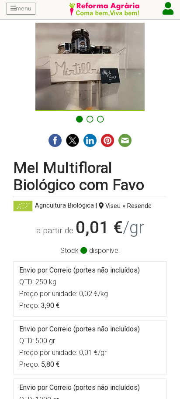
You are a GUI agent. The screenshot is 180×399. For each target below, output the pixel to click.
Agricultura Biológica (64, 206)
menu (23, 8)
